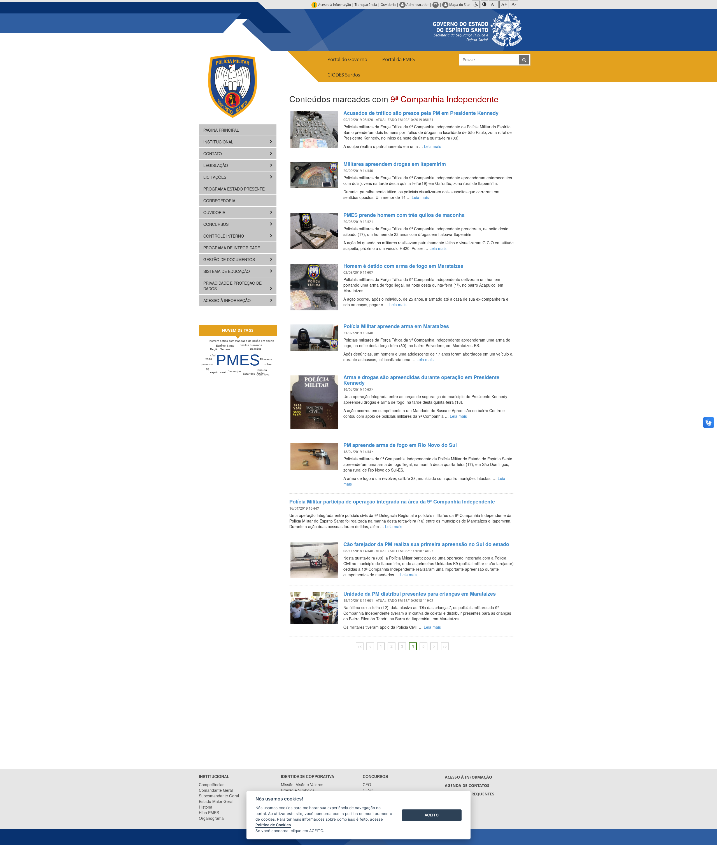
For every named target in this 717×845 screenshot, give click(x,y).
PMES (238, 360)
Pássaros (266, 359)
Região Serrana (220, 349)
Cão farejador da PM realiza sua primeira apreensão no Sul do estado (426, 544)
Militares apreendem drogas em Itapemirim (394, 164)
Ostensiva (263, 374)
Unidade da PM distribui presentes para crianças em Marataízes (419, 593)
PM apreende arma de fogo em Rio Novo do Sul (400, 445)
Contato (213, 153)
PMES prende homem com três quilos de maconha (404, 215)
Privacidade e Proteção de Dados (232, 285)
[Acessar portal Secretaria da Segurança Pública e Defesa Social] (477, 29)
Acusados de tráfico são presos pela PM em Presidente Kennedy (421, 113)
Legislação (216, 165)
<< (359, 646)
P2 (207, 369)
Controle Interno (224, 236)
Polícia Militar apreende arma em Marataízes (396, 326)
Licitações (215, 177)
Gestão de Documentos (229, 259)
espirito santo (218, 372)
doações (255, 348)
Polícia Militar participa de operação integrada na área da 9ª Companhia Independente (392, 501)
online (268, 364)
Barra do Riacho (261, 371)
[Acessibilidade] (476, 4)
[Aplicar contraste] (484, 4)
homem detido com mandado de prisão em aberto (241, 340)
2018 (208, 359)
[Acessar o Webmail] (435, 4)
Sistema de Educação (227, 271)
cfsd (213, 355)
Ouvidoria (388, 4)
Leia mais (432, 146)
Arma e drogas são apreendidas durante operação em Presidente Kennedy (421, 379)
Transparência (366, 4)
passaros (207, 364)
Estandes (249, 373)
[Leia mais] (314, 129)
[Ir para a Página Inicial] (232, 86)
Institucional (218, 142)
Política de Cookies (273, 825)
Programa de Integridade (231, 247)
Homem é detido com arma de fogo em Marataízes (403, 266)
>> (445, 646)
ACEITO (432, 815)
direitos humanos (251, 345)
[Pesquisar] (524, 59)
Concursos (216, 224)
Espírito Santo (225, 345)
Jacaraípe (234, 371)
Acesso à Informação (227, 300)
